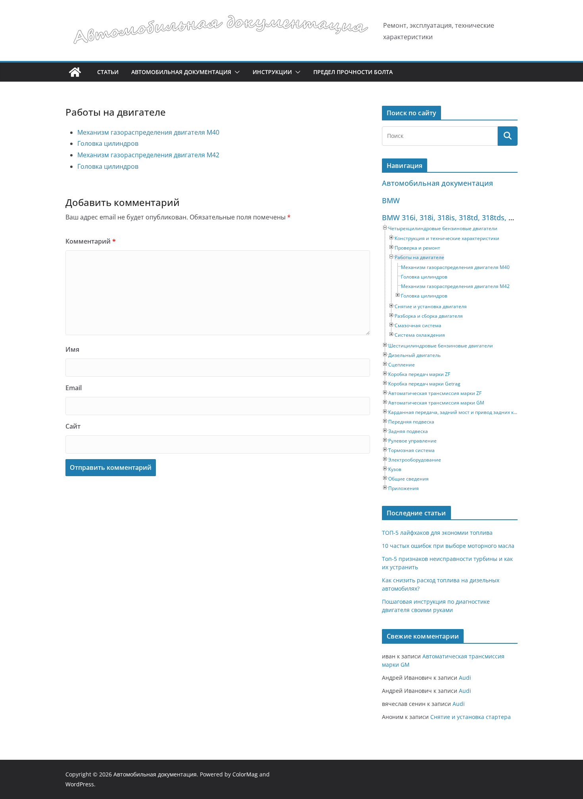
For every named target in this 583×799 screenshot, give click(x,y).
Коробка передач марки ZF (419, 374)
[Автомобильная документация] (75, 72)
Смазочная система (418, 325)
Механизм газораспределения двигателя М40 (148, 132)
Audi (465, 677)
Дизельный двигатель (414, 355)
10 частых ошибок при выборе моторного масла (448, 545)
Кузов (394, 469)
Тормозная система (411, 450)
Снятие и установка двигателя (431, 306)
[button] (235, 72)
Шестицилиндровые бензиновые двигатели (440, 345)
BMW (391, 200)
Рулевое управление (412, 440)
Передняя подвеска (411, 421)
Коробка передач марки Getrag (424, 383)
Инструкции (272, 72)
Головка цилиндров (107, 143)
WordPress (79, 784)
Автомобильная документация (181, 72)
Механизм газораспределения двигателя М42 (148, 155)
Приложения (403, 488)
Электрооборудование (414, 459)
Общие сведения (408, 478)
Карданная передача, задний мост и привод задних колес (456, 412)
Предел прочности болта (353, 72)
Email (73, 387)
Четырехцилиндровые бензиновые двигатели (442, 228)
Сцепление (401, 364)
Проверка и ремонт (417, 247)
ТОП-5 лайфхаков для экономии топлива (437, 532)
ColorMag (245, 774)
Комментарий (90, 241)
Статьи (108, 72)
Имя (72, 349)
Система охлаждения (420, 335)
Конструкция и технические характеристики (447, 238)
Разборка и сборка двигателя (429, 316)
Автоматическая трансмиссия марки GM (436, 402)
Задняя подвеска (408, 431)
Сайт (73, 426)
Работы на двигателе (419, 257)
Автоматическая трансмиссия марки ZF (434, 393)
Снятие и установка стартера (470, 717)
